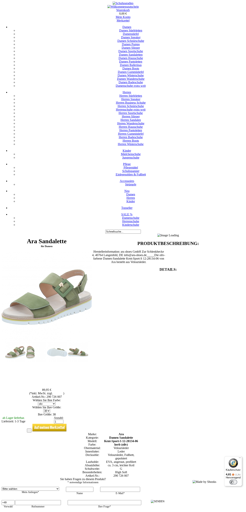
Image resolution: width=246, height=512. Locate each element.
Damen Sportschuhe (130, 51)
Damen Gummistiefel (131, 72)
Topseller (126, 207)
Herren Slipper (131, 116)
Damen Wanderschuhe (131, 78)
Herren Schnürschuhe (131, 106)
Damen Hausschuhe (131, 58)
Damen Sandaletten (131, 54)
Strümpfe (130, 184)
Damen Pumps (131, 44)
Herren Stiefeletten (130, 95)
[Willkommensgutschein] (123, 6)
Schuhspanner (130, 171)
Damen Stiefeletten (130, 30)
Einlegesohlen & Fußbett (131, 174)
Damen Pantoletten (130, 61)
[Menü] (240, 458)
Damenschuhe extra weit (131, 85)
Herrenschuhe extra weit (130, 109)
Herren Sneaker (130, 99)
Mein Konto (123, 17)
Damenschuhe (130, 217)
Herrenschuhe (130, 221)
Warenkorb (123, 10)
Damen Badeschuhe (131, 82)
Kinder (127, 150)
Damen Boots (130, 68)
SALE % (126, 214)
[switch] (233, 482)
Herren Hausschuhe (131, 126)
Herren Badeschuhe (131, 137)
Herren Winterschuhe (131, 144)
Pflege (127, 164)
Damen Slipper (131, 47)
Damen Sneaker (130, 37)
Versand (58, 393)
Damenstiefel (131, 34)
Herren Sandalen (131, 120)
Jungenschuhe (130, 157)
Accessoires (127, 181)
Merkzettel (123, 20)
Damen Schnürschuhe (130, 40)
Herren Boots (131, 140)
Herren (127, 92)
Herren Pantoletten (130, 130)
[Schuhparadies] (123, 3)
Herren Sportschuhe (131, 113)
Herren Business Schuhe (131, 102)
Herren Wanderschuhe (130, 123)
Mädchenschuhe (131, 154)
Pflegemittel (131, 167)
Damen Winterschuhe (131, 75)
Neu (127, 191)
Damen (126, 27)
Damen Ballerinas (131, 65)
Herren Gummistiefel (131, 133)
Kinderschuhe (130, 224)
